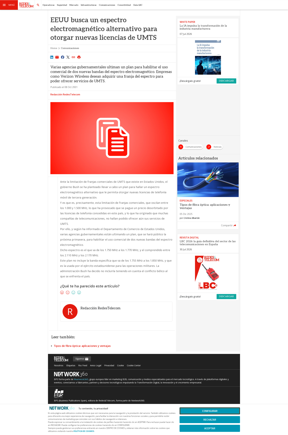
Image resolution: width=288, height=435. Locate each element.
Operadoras (48, 5)
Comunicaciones (107, 5)
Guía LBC (137, 5)
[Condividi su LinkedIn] (51, 57)
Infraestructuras (88, 5)
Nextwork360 (81, 379)
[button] (9, 5)
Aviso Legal (95, 365)
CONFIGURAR (210, 411)
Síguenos (80, 358)
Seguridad (62, 5)
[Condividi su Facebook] (62, 57)
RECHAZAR (209, 420)
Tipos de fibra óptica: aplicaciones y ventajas (82, 346)
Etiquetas (70, 365)
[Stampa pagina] (78, 57)
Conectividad (124, 5)
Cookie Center (134, 365)
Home (53, 48)
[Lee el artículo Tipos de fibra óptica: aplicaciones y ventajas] (208, 195)
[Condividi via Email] (57, 57)
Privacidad (109, 365)
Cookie (120, 365)
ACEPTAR (209, 428)
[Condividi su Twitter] (68, 57)
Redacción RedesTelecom (65, 94)
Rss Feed (82, 365)
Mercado (73, 5)
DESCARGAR (226, 80)
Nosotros (58, 365)
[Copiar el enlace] (73, 57)
